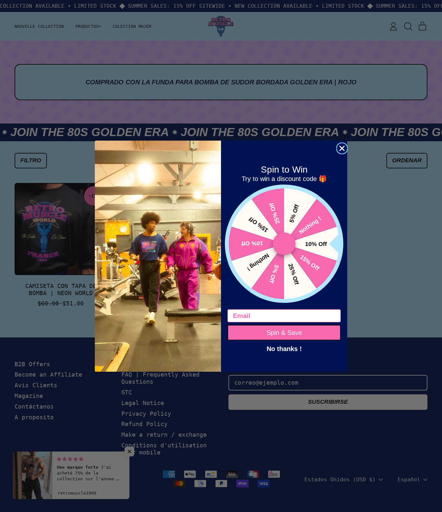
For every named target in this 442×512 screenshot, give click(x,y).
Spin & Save (284, 332)
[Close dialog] (342, 148)
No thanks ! (284, 348)
